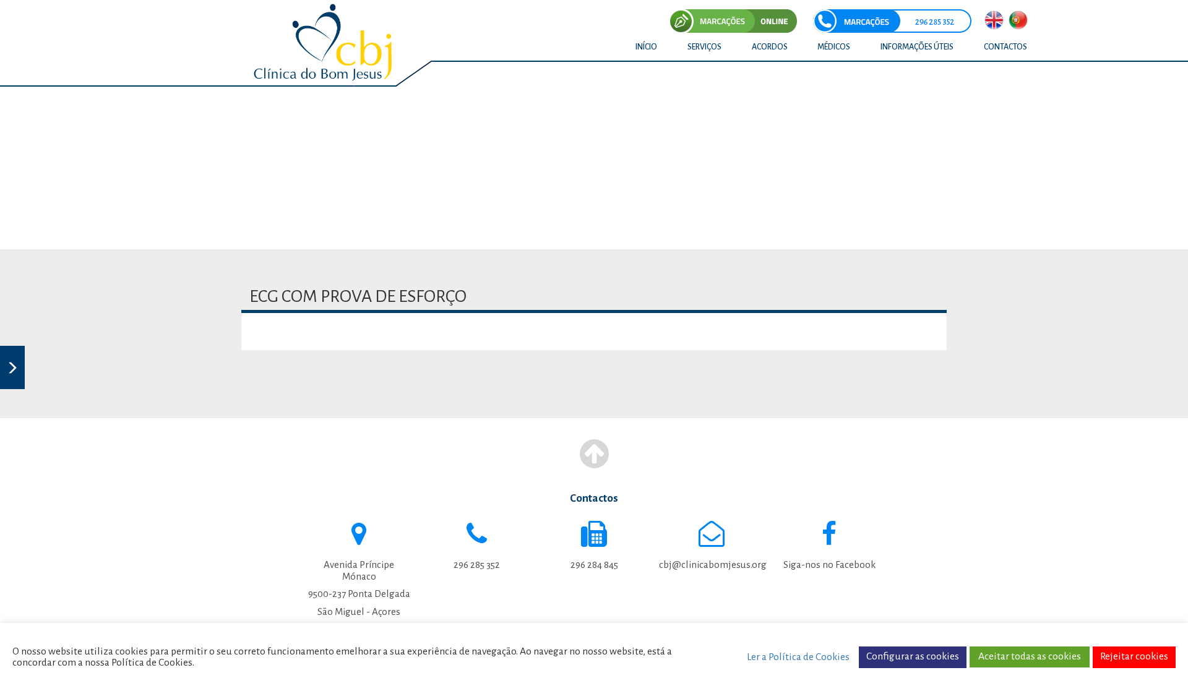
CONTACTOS (1005, 47)
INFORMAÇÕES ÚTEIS (916, 47)
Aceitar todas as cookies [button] (1029, 656)
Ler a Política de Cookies (798, 657)
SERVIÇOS (704, 47)
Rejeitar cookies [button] (1134, 656)
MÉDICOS (833, 47)
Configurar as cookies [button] (912, 656)
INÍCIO (646, 47)
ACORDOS (770, 47)
